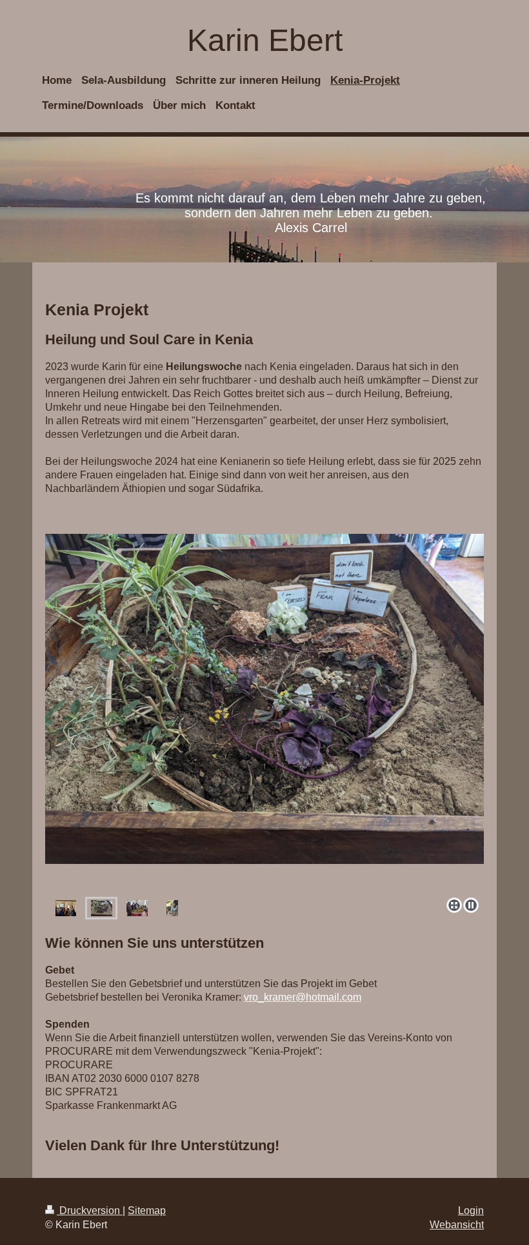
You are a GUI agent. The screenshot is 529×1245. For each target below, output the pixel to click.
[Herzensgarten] (264, 713)
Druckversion (90, 1210)
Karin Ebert (265, 40)
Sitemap (147, 1210)
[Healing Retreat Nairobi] (65, 908)
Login (471, 1210)
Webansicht (457, 1224)
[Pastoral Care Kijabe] (137, 908)
